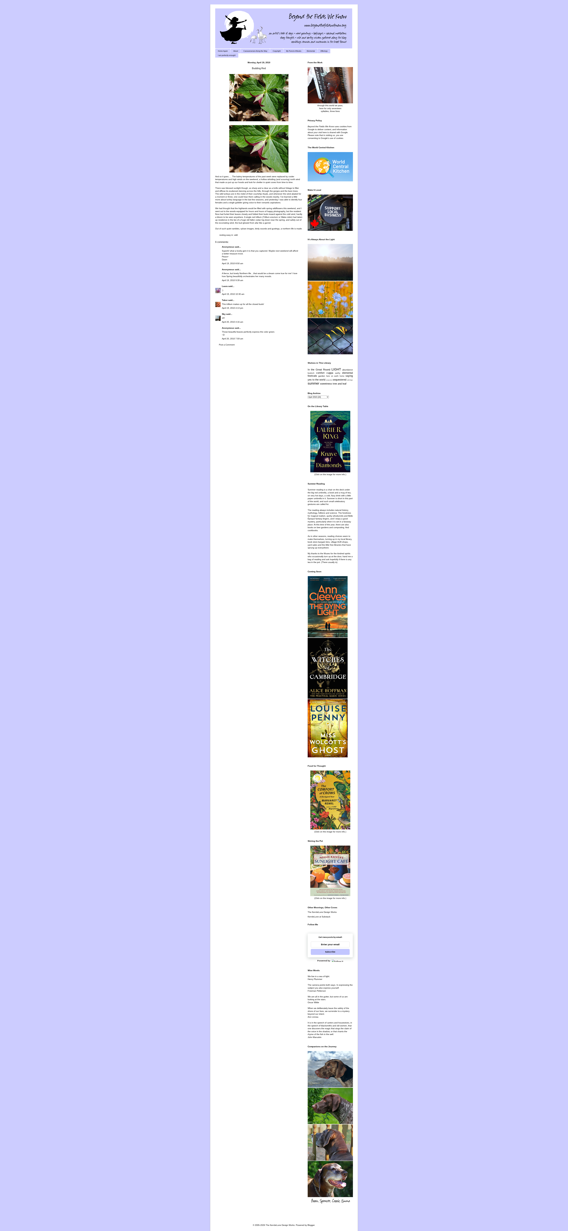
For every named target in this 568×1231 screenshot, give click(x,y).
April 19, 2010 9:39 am (232, 280)
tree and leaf (339, 383)
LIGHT (336, 369)
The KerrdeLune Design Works (322, 912)
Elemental (311, 51)
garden (321, 376)
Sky (224, 314)
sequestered (339, 379)
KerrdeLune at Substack (319, 916)
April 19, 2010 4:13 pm (232, 308)
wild (236, 235)
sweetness (326, 383)
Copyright (277, 51)
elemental (347, 372)
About (235, 51)
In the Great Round (319, 369)
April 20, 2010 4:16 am (232, 322)
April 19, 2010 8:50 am (232, 263)
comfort (320, 372)
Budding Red (259, 68)
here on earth (332, 376)
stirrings (350, 380)
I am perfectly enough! (227, 55)
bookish (311, 373)
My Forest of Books (293, 51)
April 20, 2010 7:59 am (232, 338)
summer (313, 383)
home (342, 376)
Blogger (311, 1225)
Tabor (225, 300)
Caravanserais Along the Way (255, 51)
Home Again (223, 51)
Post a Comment (227, 345)
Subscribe (330, 952)
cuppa (329, 372)
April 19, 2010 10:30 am (233, 294)
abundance (347, 370)
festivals (312, 375)
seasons (329, 380)
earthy (337, 373)
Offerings (324, 51)
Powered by (323, 960)
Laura (225, 286)
